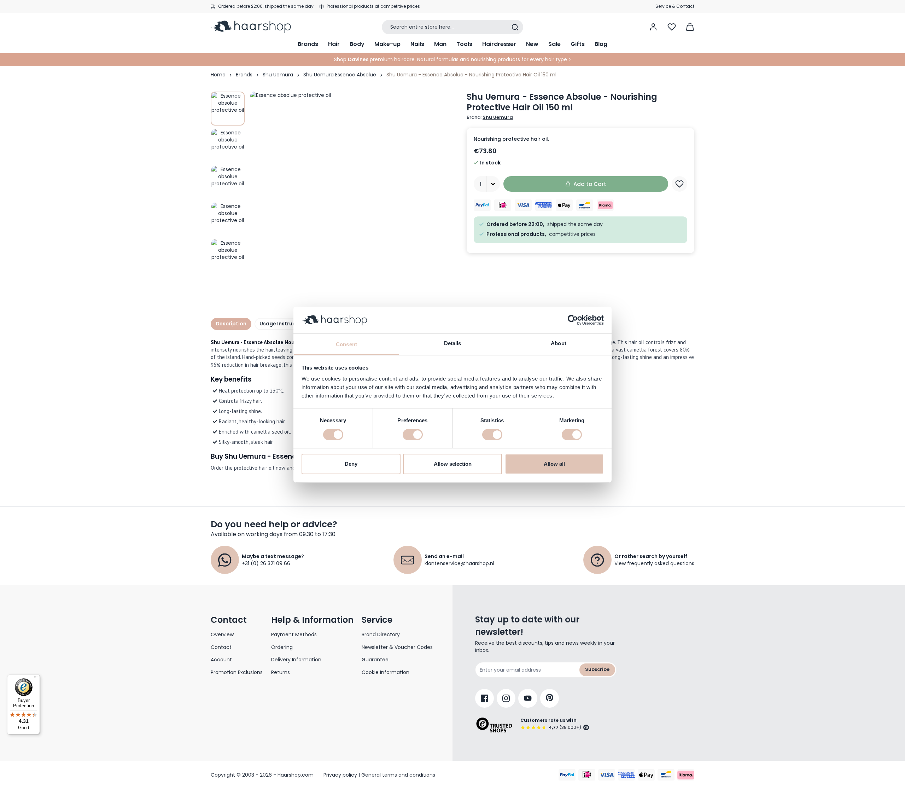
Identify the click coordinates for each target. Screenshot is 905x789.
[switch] (413, 434)
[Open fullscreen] (355, 196)
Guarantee (375, 659)
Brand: (490, 117)
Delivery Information (296, 659)
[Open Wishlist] (671, 27)
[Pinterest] (549, 698)
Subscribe (597, 669)
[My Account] (653, 27)
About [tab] (558, 343)
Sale (554, 44)
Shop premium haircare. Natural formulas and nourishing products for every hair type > (452, 59)
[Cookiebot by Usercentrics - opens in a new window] (573, 320)
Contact (221, 647)
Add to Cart (589, 184)
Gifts (578, 44)
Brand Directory (381, 634)
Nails (417, 44)
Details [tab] (452, 343)
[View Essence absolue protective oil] (228, 109)
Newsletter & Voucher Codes (397, 647)
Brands (308, 44)
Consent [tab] (346, 344)
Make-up (387, 44)
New (532, 44)
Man (440, 44)
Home (218, 74)
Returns (280, 672)
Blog (601, 44)
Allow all (554, 464)
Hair (334, 44)
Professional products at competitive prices (373, 6)
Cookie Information (385, 672)
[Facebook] (484, 698)
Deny (351, 464)
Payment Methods (294, 634)
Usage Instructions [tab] (284, 323)
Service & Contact (674, 6)
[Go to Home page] (256, 27)
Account (221, 659)
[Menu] (35, 678)
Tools (464, 44)
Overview (222, 634)
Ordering (282, 647)
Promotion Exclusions (237, 672)
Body (357, 44)
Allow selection (453, 464)
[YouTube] (527, 698)
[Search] (515, 27)
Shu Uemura (278, 74)
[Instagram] (506, 698)
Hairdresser (499, 44)
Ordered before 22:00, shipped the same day (266, 6)
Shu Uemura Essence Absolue (339, 74)
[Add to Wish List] (679, 184)
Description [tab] (231, 323)
